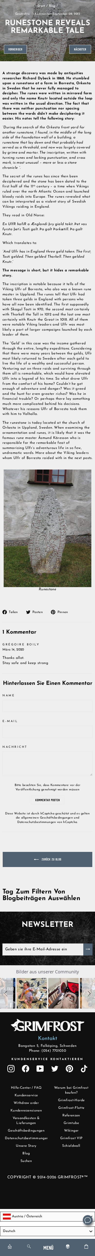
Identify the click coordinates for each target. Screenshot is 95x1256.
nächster (80, 49)
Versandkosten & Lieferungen (26, 1120)
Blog (52, 6)
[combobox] (47, 1216)
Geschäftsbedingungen (26, 1131)
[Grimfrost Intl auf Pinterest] (69, 1068)
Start (41, 6)
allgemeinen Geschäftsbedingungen (47, 817)
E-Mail (10, 721)
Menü (48, 1247)
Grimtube (71, 1123)
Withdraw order (26, 1103)
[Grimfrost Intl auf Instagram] (11, 1068)
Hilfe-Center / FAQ (26, 1088)
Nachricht (15, 747)
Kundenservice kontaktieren (47, 1059)
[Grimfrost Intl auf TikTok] (84, 1068)
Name (8, 695)
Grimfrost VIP (71, 1138)
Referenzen (71, 1115)
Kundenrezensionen (26, 1110)
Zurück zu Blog (51, 859)
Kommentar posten (47, 799)
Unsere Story (26, 1146)
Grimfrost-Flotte (71, 1108)
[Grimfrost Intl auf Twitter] (54, 1068)
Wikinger (71, 1131)
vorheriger (15, 49)
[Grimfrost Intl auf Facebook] (25, 1068)
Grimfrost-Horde (71, 1100)
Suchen (26, 1161)
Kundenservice (26, 1095)
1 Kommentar (41, 13)
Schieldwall (71, 1146)
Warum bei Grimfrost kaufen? (71, 1090)
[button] (6, 993)
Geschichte (22, 13)
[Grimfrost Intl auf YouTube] (40, 1068)
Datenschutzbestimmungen (36, 822)
